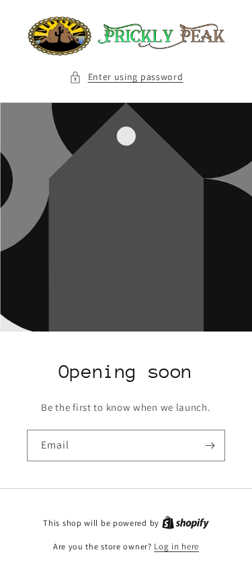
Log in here (176, 546)
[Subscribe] (209, 445)
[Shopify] (185, 523)
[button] (126, 77)
